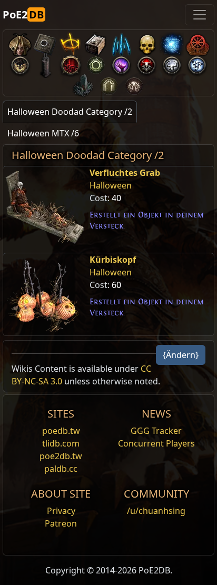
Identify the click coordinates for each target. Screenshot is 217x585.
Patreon (61, 523)
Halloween (111, 185)
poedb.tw (61, 431)
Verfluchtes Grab (125, 173)
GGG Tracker (156, 431)
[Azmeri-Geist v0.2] (171, 42)
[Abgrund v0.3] (95, 63)
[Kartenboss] (20, 63)
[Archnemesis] (146, 42)
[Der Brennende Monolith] (83, 83)
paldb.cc (60, 468)
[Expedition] (197, 63)
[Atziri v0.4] (20, 42)
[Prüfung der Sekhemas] (108, 83)
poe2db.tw (61, 456)
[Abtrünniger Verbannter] (197, 42)
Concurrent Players (156, 443)
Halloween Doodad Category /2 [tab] (69, 111)
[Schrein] (70, 42)
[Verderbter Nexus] (70, 63)
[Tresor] (95, 42)
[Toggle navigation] (199, 14)
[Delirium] (171, 63)
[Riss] (121, 63)
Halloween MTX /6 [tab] (43, 133)
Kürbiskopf (113, 259)
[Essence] (121, 42)
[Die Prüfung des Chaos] (133, 83)
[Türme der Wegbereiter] (45, 63)
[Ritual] (146, 63)
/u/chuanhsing (156, 511)
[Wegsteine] (45, 42)
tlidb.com (61, 443)
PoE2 (23, 14)
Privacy (61, 511)
